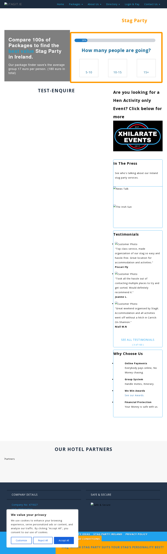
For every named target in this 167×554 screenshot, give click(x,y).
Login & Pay (132, 4)
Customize (21, 540)
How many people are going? (116, 50)
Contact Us (151, 4)
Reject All (43, 540)
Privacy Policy (137, 534)
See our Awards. (134, 395)
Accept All (64, 540)
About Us (94, 4)
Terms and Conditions (83, 538)
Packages (75, 4)
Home (60, 4)
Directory (112, 4)
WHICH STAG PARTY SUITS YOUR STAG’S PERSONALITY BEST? (116, 547)
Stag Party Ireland (107, 534)
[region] (42, 528)
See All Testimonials (137, 340)
